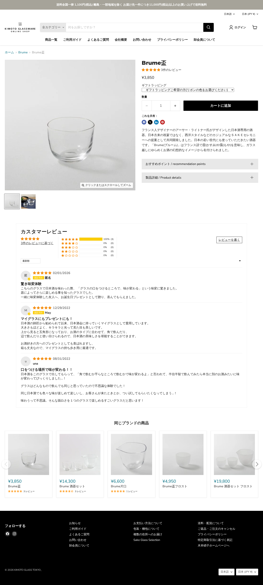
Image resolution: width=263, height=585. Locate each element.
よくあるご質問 (98, 40)
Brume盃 (14, 486)
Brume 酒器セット (72, 486)
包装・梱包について (146, 529)
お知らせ (75, 523)
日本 (248, 14)
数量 (144, 96)
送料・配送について (211, 523)
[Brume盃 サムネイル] (28, 201)
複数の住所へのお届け (147, 534)
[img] (42, 273)
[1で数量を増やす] (175, 105)
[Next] (256, 464)
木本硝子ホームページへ (213, 545)
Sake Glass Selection (146, 540)
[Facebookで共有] (144, 122)
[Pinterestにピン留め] (162, 122)
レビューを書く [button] (229, 240)
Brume (23, 52)
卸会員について (204, 40)
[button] (151, 70)
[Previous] (6, 464)
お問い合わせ (142, 40)
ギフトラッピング (154, 85)
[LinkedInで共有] (156, 122)
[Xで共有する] (150, 122)
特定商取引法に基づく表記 (215, 540)
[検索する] (208, 27)
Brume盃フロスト (174, 486)
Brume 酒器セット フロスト (233, 486)
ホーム (9, 52)
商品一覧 (51, 40)
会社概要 (121, 40)
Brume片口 (118, 486)
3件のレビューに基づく (37, 243)
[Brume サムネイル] (12, 201)
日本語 (228, 14)
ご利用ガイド (72, 40)
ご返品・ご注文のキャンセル (216, 529)
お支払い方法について (147, 523)
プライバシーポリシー (172, 40)
